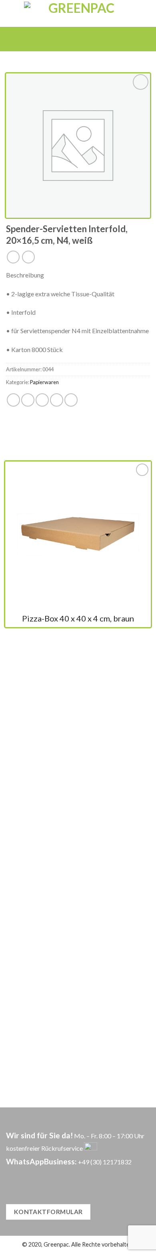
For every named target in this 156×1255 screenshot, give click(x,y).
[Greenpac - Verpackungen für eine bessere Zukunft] (78, 13)
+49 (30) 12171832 (105, 1162)
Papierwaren (44, 382)
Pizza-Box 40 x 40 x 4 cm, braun (78, 618)
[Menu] (66, 39)
